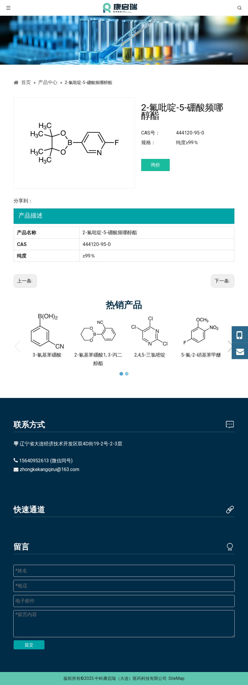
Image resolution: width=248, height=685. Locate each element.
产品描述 (30, 215)
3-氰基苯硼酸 (47, 355)
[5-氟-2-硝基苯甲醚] (201, 331)
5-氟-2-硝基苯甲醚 (201, 355)
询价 (155, 165)
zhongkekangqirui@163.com (49, 469)
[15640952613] (240, 334)
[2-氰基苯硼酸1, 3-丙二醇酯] (98, 331)
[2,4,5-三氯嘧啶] (150, 331)
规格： (148, 142)
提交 (29, 644)
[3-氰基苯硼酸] (47, 331)
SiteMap (176, 678)
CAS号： (150, 133)
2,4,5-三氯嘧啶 (149, 355)
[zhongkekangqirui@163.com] (240, 350)
